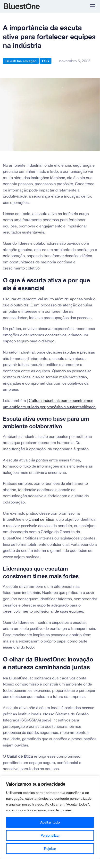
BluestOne (24, 6)
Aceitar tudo (50, 822)
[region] (50, 817)
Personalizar (50, 835)
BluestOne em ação (20, 61)
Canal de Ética (41, 519)
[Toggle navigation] (92, 6)
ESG (45, 61)
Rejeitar (50, 848)
